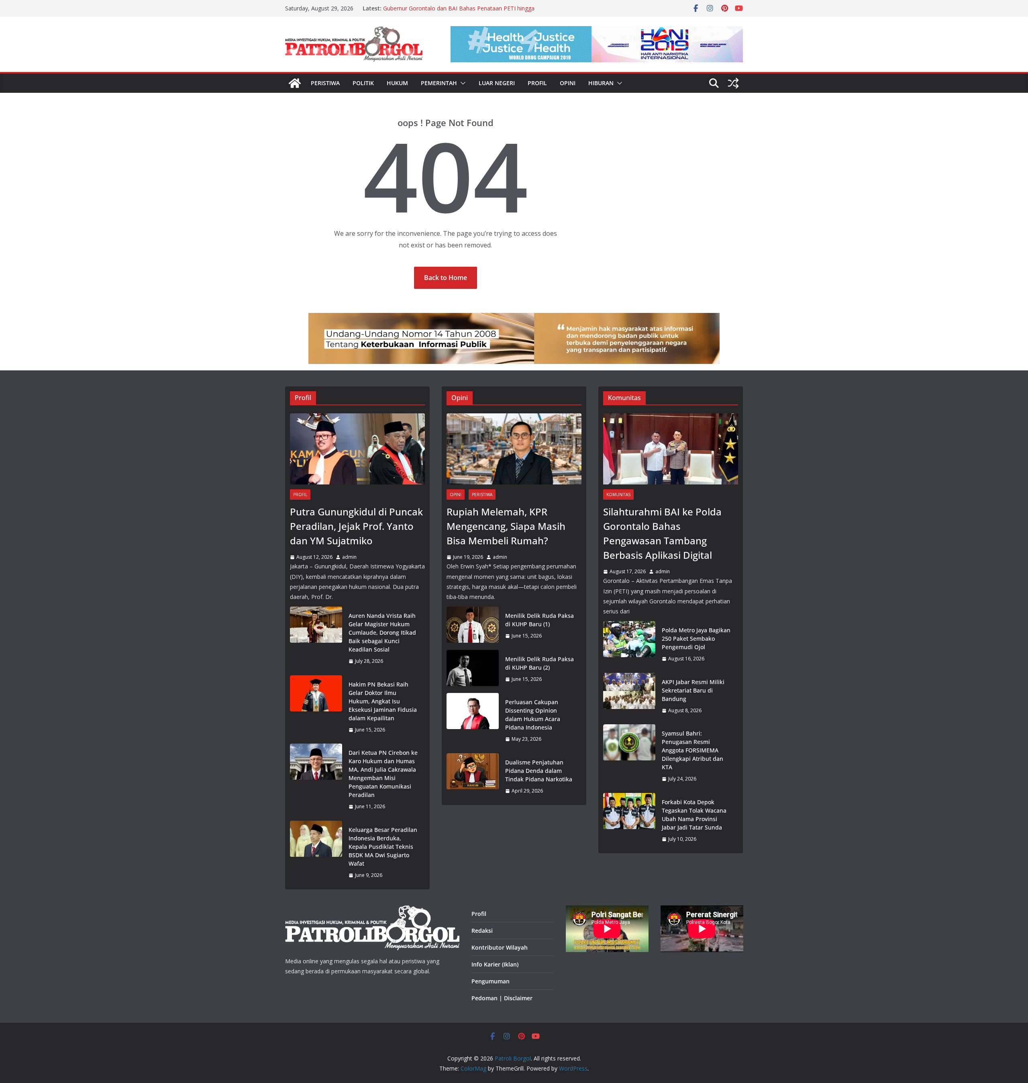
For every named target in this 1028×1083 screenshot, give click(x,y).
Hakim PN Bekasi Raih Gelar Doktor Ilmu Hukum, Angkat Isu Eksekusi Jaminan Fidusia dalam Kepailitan (383, 701)
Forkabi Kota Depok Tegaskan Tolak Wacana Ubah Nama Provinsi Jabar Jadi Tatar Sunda (694, 814)
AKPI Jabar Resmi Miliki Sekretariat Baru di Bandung (693, 690)
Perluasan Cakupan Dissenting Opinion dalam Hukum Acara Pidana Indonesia (532, 714)
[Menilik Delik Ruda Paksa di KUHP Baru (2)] (473, 669)
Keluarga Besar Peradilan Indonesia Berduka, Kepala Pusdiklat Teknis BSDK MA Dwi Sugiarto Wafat (383, 846)
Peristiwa (325, 83)
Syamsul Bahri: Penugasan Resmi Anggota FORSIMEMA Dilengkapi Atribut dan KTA (692, 750)
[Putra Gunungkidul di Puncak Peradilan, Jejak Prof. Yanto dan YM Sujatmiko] (357, 448)
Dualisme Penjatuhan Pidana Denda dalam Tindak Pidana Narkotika (538, 770)
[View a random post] (733, 83)
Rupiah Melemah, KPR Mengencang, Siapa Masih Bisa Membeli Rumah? (506, 526)
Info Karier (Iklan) (494, 964)
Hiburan (601, 83)
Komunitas (618, 494)
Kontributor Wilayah (499, 947)
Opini (567, 83)
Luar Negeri (497, 83)
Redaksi (482, 930)
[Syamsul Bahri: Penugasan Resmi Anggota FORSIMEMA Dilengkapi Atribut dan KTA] (629, 756)
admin (349, 557)
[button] (461, 83)
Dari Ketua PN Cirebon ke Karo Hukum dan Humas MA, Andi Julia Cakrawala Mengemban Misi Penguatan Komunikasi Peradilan (383, 774)
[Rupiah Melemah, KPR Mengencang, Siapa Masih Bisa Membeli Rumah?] (514, 448)
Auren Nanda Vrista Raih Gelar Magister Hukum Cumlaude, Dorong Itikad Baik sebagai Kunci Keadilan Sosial (382, 632)
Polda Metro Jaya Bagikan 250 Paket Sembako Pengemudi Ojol (696, 638)
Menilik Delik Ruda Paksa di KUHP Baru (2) (539, 663)
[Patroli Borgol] (294, 83)
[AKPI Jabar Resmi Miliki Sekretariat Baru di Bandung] (629, 696)
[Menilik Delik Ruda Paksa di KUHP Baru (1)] (473, 626)
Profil (537, 83)
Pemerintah (439, 83)
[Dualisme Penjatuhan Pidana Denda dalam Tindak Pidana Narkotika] (473, 776)
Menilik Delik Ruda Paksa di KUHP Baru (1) (539, 620)
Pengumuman (490, 981)
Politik (363, 83)
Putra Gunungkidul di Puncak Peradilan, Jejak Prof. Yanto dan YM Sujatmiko (356, 526)
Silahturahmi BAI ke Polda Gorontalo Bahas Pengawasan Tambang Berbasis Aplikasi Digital (662, 533)
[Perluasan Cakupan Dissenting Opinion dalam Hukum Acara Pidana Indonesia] (473, 720)
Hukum (397, 83)
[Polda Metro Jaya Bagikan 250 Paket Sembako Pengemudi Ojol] (629, 644)
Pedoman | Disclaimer (501, 998)
